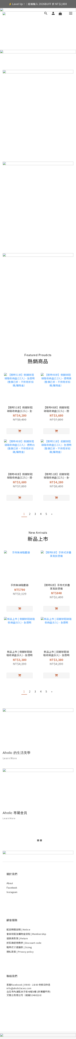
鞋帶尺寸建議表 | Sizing (19, 947)
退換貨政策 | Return (17, 938)
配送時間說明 (14, 929)
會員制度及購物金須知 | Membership (26, 934)
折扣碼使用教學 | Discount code (24, 942)
